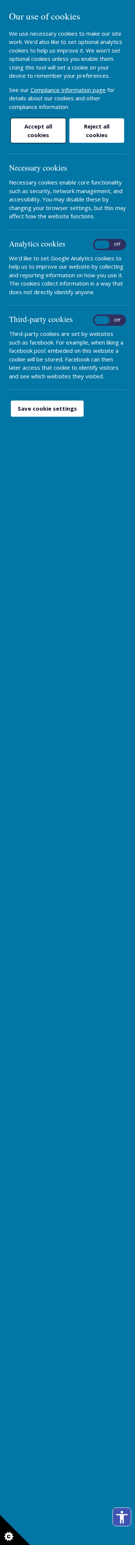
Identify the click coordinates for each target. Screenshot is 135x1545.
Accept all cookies (38, 130)
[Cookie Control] (15, 1530)
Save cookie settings (47, 408)
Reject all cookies (97, 130)
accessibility (121, 1517)
